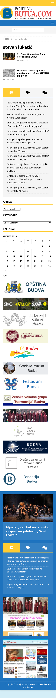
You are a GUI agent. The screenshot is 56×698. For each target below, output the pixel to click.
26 (21, 266)
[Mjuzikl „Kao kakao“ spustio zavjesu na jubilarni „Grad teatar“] (28, 508)
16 (49, 256)
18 (14, 261)
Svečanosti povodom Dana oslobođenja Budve (31, 55)
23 (49, 261)
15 (42, 256)
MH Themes (28, 687)
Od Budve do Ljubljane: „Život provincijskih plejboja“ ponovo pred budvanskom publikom (27, 167)
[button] (52, 3)
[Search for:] (28, 29)
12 (21, 256)
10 (6, 256)
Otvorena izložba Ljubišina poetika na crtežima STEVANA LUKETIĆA (33, 73)
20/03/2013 (9, 79)
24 (6, 266)
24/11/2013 (24, 60)
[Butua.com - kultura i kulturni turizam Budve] (26, 18)
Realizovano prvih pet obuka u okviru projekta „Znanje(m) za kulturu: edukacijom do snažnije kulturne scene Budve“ (28, 106)
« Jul (5, 275)
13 (28, 256)
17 (6, 261)
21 (35, 261)
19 (21, 261)
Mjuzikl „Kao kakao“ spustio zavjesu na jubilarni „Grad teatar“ (27, 531)
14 (35, 256)
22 (42, 261)
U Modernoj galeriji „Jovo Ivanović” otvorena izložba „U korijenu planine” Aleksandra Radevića (24, 179)
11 (14, 256)
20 (28, 261)
